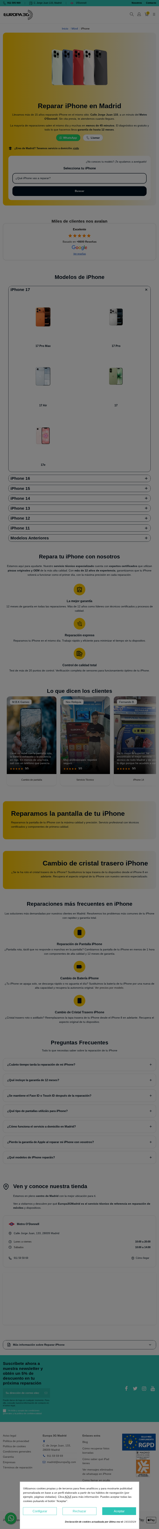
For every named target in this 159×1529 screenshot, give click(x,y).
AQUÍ (68, 1496)
